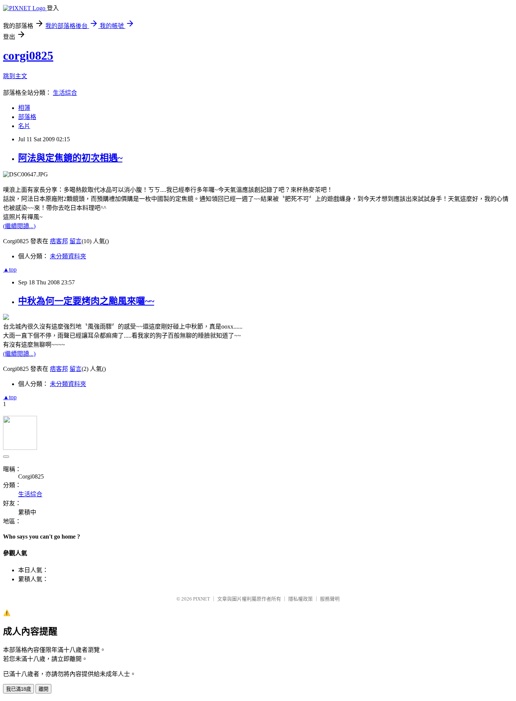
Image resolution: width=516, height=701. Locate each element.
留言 (76, 241)
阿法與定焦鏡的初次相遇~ (70, 158)
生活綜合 (65, 93)
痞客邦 (59, 241)
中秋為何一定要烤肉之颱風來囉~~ (86, 301)
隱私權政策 (300, 599)
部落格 (27, 117)
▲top (10, 269)
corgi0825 (28, 55)
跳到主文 (15, 76)
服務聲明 (330, 599)
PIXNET (201, 599)
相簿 (24, 108)
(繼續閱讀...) (19, 226)
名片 (24, 126)
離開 (43, 689)
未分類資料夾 (68, 256)
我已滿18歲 (18, 689)
